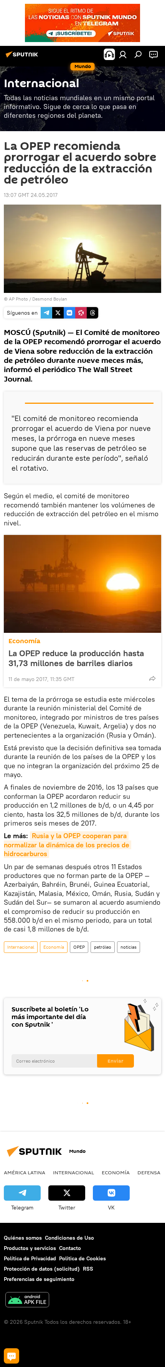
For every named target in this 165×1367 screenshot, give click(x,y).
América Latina (24, 1172)
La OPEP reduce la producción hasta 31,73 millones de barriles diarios (76, 658)
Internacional (20, 947)
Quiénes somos (23, 1237)
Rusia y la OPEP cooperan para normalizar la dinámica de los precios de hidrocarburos (67, 844)
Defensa (148, 1172)
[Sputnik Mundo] (23, 57)
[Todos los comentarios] (11, 1356)
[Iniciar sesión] (122, 54)
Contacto (70, 1248)
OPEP (79, 947)
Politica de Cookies (82, 1258)
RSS (88, 1268)
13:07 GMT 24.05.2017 (31, 195)
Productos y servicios (30, 1248)
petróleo (102, 947)
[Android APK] (27, 1300)
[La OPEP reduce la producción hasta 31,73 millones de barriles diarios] (82, 584)
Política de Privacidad (30, 1258)
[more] (152, 678)
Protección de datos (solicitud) (42, 1268)
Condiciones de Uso (69, 1237)
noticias (128, 947)
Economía (24, 641)
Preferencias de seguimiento (39, 1279)
